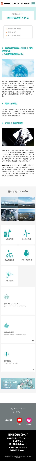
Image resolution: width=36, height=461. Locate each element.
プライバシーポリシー (18, 409)
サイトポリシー (18, 412)
